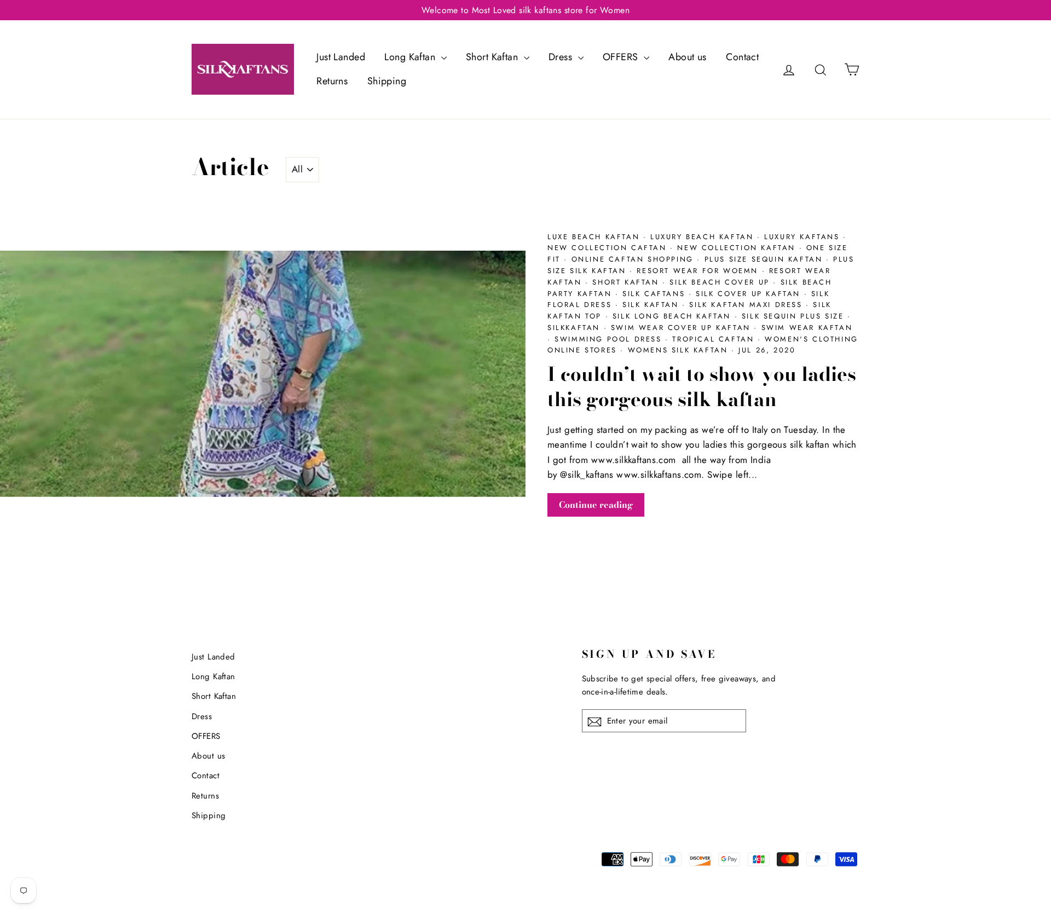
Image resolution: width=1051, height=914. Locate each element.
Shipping (386, 81)
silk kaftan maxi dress (747, 304)
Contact (742, 57)
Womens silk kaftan (679, 350)
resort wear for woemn (699, 270)
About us (687, 57)
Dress (561, 57)
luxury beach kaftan (703, 237)
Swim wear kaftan (807, 327)
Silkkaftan (575, 327)
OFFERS (622, 57)
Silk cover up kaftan (750, 293)
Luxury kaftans (803, 237)
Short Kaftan (493, 57)
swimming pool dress (610, 339)
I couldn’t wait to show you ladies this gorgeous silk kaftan (701, 387)
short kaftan (627, 282)
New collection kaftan (738, 247)
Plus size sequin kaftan (765, 259)
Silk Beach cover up (721, 282)
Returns (332, 81)
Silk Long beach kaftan (674, 316)
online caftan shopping (634, 259)
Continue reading (596, 504)
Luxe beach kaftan (595, 237)
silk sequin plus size (794, 316)
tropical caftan (715, 339)
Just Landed (340, 57)
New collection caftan (608, 247)
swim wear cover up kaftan (682, 327)
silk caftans (655, 293)
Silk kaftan (652, 304)
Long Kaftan (411, 57)
